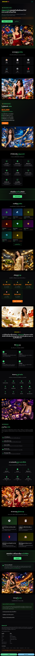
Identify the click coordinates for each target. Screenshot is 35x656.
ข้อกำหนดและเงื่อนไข (12, 636)
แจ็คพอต (3, 636)
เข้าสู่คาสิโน (17, 558)
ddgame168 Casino (4, 642)
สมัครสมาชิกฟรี (17, 196)
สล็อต (2, 640)
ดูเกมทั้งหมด (17, 21)
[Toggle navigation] (32, 2)
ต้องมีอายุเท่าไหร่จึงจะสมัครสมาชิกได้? (8, 617)
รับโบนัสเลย (5, 123)
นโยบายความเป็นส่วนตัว (15, 568)
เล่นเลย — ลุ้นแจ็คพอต (17, 301)
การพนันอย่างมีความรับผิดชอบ (13, 640)
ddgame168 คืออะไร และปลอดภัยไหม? (9, 604)
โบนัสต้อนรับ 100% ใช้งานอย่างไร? (8, 614)
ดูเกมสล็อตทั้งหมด (17, 244)
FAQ (10, 641)
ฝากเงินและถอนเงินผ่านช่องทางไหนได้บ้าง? (9, 611)
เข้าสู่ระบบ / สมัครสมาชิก (7, 21)
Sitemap (11, 643)
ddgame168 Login (4, 643)
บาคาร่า (3, 639)
